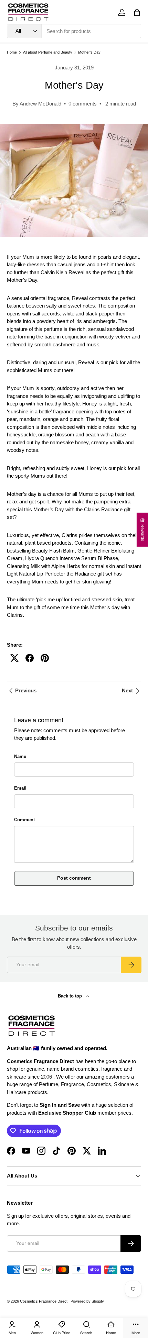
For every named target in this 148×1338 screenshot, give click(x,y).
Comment (24, 819)
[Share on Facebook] (29, 658)
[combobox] (74, 31)
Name (20, 756)
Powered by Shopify (87, 1301)
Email (20, 788)
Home (12, 52)
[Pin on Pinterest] (44, 658)
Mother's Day (89, 52)
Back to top (70, 996)
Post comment (74, 878)
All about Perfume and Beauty (47, 52)
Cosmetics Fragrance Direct (44, 1301)
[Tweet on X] (14, 658)
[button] (137, 12)
